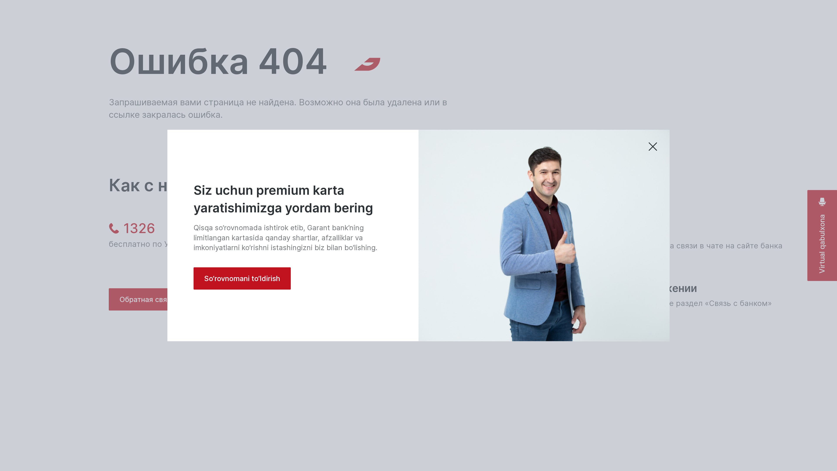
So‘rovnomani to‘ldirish (242, 278)
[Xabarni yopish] (653, 146)
